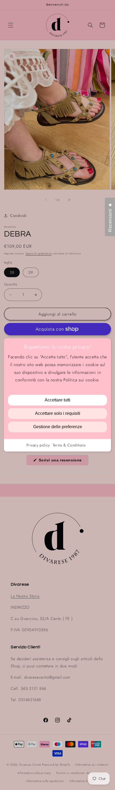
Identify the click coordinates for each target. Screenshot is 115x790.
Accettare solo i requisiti (57, 413)
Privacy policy (38, 445)
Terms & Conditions (69, 445)
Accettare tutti (57, 400)
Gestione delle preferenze (57, 427)
